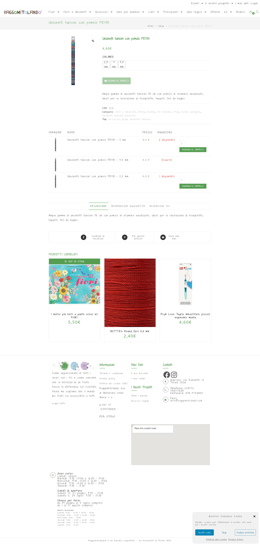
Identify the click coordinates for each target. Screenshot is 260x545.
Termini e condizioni (111, 373)
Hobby (141, 112)
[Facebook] (166, 374)
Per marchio (164, 112)
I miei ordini (138, 378)
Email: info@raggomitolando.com (186, 399)
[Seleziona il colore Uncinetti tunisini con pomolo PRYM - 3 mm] (55, 144)
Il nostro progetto (218, 3)
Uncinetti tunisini (112, 115)
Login (254, 3)
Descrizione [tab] (98, 206)
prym (125, 119)
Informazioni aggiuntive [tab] (128, 206)
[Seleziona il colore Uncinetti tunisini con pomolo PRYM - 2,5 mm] (55, 180)
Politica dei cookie (216, 539)
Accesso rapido (140, 401)
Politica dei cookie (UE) (114, 383)
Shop (161, 26)
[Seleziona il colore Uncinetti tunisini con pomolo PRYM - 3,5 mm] (55, 164)
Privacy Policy (235, 539)
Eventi (196, 3)
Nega (224, 532)
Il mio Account (139, 373)
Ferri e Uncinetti (126, 112)
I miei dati (242, 3)
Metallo (151, 112)
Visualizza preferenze (245, 532)
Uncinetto (130, 115)
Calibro (108, 56)
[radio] (106, 64)
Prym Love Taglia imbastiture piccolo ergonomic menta (185, 316)
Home (151, 26)
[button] (254, 516)
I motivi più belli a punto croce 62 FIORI (74, 316)
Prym (176, 112)
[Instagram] (173, 374)
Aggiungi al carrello (193, 149)
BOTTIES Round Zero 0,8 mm (130, 331)
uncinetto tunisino (140, 119)
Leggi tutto (58, 403)
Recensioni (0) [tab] (160, 206)
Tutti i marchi (139, 395)
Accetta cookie (204, 532)
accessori (114, 119)
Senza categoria (191, 112)
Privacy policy (107, 378)
